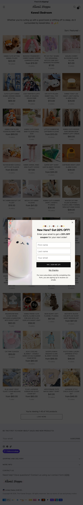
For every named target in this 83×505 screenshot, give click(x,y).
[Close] (72, 222)
